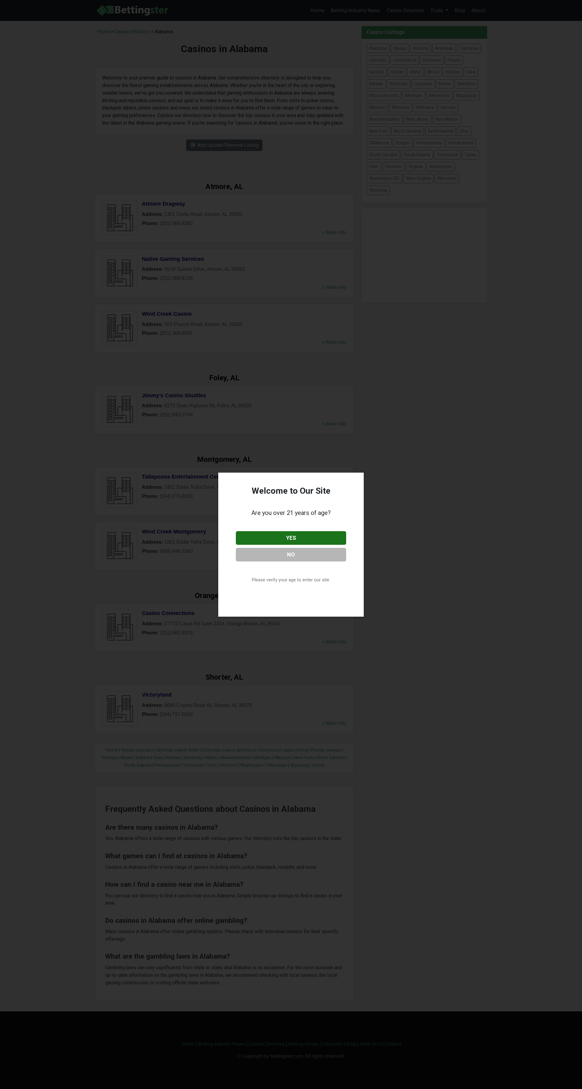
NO (291, 554)
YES (291, 538)
